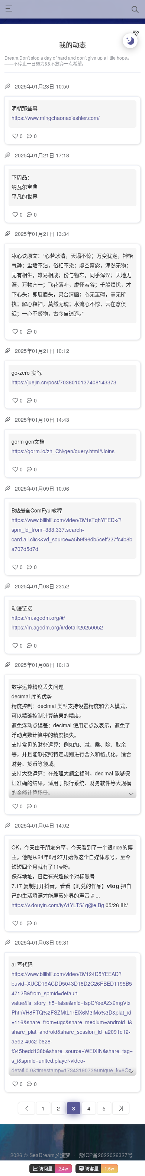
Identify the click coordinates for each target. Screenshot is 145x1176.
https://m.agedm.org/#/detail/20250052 (57, 627)
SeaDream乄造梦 (49, 1155)
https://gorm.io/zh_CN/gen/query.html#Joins (63, 451)
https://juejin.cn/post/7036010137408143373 (64, 382)
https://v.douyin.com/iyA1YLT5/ (48, 905)
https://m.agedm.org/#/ (38, 617)
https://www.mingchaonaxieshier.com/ (56, 117)
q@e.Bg (94, 905)
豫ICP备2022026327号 (106, 1155)
